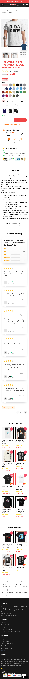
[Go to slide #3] (23, 55)
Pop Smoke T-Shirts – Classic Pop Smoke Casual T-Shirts (7, 546)
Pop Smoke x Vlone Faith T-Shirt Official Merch (7, 488)
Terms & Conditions (6, 624)
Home (2, 10)
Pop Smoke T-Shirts (6, 12)
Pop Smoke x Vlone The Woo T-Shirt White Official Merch (20, 488)
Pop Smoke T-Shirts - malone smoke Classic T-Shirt (7, 569)
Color (3, 82)
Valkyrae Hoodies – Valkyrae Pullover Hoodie (7, 511)
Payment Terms (5, 641)
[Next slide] (26, 33)
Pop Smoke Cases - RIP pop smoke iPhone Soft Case (7, 441)
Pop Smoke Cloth (11, 10)
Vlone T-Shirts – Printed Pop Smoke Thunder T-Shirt (21, 546)
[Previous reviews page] (17, 412)
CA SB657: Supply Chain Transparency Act (11, 631)
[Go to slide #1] (6, 55)
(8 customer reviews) (14, 71)
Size (3, 98)
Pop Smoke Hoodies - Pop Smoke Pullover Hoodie (7, 465)
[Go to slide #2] (14, 55)
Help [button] (26, 677)
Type (3, 77)
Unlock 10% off (3, 672)
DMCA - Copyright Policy (7, 629)
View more (14, 521)
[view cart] (27, 5)
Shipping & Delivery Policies (8, 639)
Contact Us (4, 646)
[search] (24, 5)
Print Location (5, 107)
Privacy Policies (5, 627)
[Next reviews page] (25, 412)
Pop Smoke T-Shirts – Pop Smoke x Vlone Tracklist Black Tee (20, 511)
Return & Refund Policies (7, 643)
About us (3, 622)
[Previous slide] (3, 33)
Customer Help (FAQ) (6, 648)
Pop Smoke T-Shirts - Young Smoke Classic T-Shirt (20, 441)
